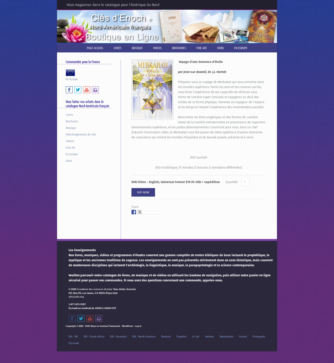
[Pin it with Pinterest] (151, 212)
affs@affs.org (76, 296)
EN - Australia (118, 336)
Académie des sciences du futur (94, 289)
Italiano (209, 336)
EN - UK (73, 336)
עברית (195, 336)
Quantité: (232, 182)
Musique (71, 128)
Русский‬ (74, 343)
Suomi (243, 336)
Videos (70, 141)
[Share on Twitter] (139, 212)
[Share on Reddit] (145, 212)
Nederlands (226, 336)
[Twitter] (77, 89)
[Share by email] (157, 212)
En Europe (72, 78)
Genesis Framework (110, 326)
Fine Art (70, 148)
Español (182, 336)
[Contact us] (95, 89)
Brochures (72, 121)
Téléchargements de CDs (81, 134)
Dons (69, 161)
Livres (69, 115)
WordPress (127, 326)
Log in (138, 326)
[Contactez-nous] (98, 318)
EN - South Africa (94, 336)
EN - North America (143, 336)
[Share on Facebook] (133, 212)
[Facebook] (69, 89)
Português (259, 336)
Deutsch (166, 336)
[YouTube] (86, 89)
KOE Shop (90, 326)
